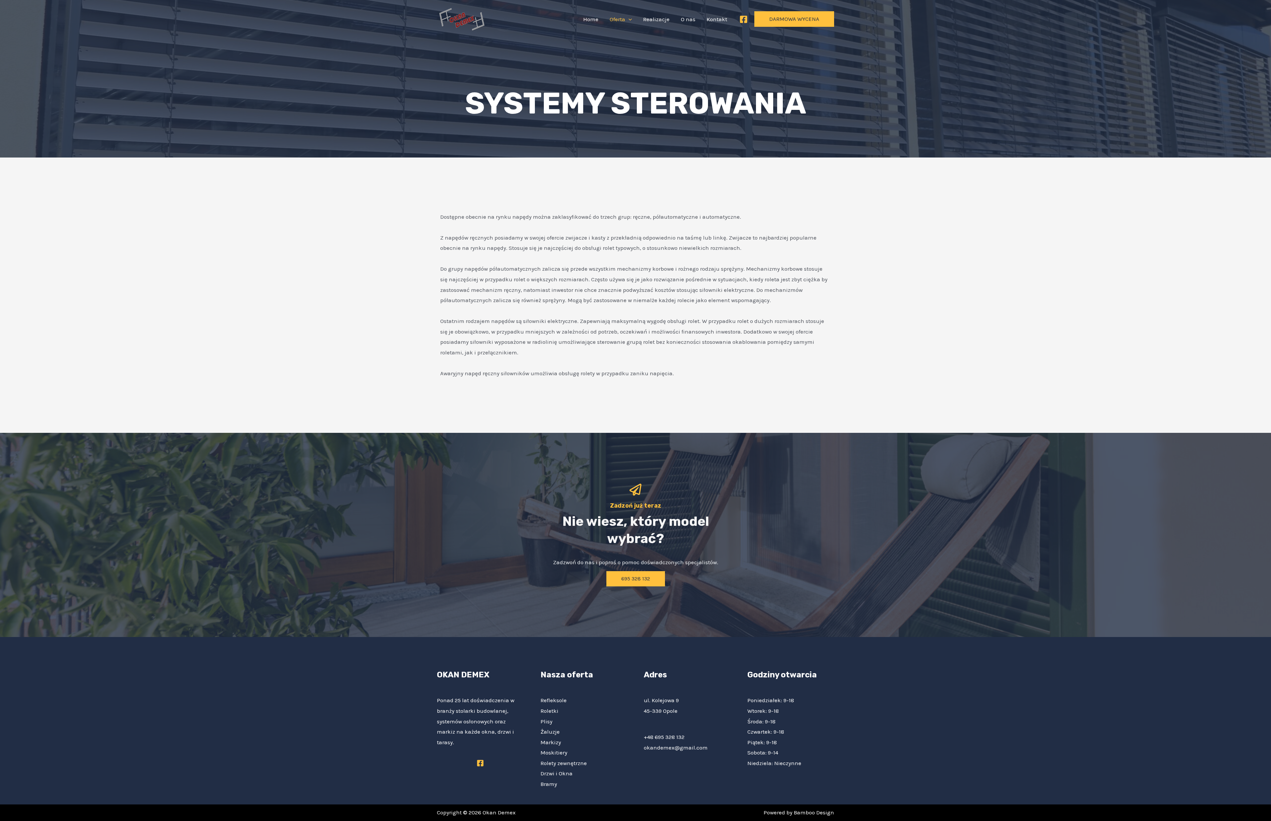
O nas (688, 19)
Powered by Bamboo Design (799, 812)
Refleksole (554, 700)
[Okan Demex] (462, 18)
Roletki (549, 710)
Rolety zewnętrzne (564, 763)
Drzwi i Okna (557, 773)
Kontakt (717, 19)
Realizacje (656, 19)
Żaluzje (550, 731)
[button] (628, 19)
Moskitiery (554, 752)
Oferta (617, 19)
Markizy (551, 742)
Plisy (546, 721)
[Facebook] (743, 19)
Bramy (549, 784)
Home (590, 19)
